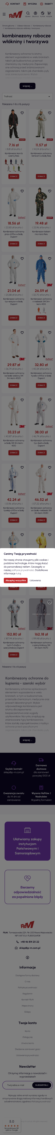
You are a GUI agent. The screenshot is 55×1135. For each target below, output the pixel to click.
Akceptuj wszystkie (16, 580)
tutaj (18, 573)
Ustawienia (35, 580)
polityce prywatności (22, 570)
